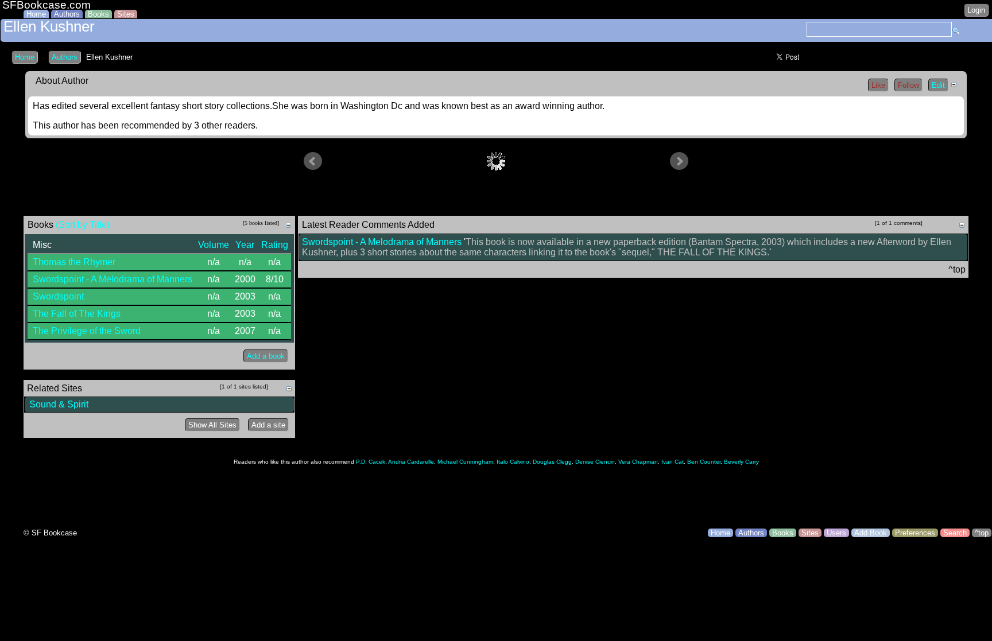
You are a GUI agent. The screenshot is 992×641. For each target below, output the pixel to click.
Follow (908, 85)
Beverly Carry (741, 462)
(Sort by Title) (83, 225)
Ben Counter (703, 462)
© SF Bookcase (50, 533)
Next (679, 161)
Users (836, 533)
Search (955, 533)
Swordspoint (58, 296)
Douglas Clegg (552, 462)
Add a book (266, 356)
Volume (213, 245)
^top (982, 533)
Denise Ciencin (595, 462)
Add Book (870, 533)
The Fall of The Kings (77, 313)
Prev (313, 161)
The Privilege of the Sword (87, 331)
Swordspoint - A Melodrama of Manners (112, 279)
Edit (938, 85)
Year (244, 245)
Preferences (915, 533)
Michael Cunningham (465, 462)
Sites (125, 14)
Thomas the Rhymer (74, 262)
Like (878, 85)
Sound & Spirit (58, 404)
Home (36, 14)
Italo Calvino (513, 462)
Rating (274, 245)
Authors (67, 14)
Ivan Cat (672, 462)
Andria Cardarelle (411, 462)
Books (98, 14)
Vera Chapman (638, 462)
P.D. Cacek (370, 462)
